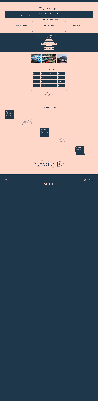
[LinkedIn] (85, 178)
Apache (35, 74)
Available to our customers (78, 148)
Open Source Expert (26, 120)
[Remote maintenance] (93, 1)
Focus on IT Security (62, 138)
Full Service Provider (9, 111)
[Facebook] (84, 178)
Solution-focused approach (43, 130)
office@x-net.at (91, 182)
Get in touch (49, 95)
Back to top (49, 175)
